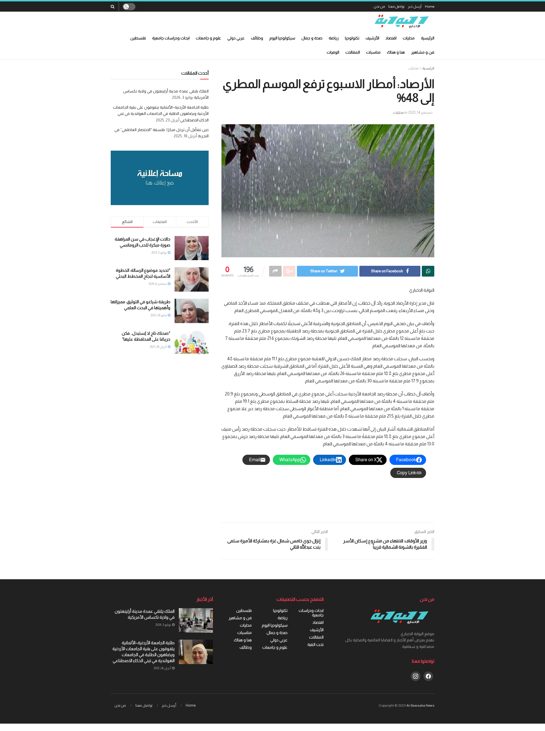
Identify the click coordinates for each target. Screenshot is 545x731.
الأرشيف (372, 38)
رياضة (334, 38)
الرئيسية (427, 38)
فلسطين (138, 38)
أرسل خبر (415, 7)
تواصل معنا (396, 7)
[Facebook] (428, 675)
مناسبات (373, 52)
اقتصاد (391, 38)
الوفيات (333, 52)
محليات (409, 38)
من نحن (379, 7)
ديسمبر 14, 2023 (420, 112)
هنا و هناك (396, 52)
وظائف (257, 38)
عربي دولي (236, 38)
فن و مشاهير (422, 52)
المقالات (352, 52)
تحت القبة (315, 644)
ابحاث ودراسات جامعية (171, 38)
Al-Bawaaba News (420, 705)
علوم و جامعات (208, 38)
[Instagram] (415, 675)
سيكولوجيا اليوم (282, 38)
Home (429, 7)
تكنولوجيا (352, 38)
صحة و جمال (311, 38)
